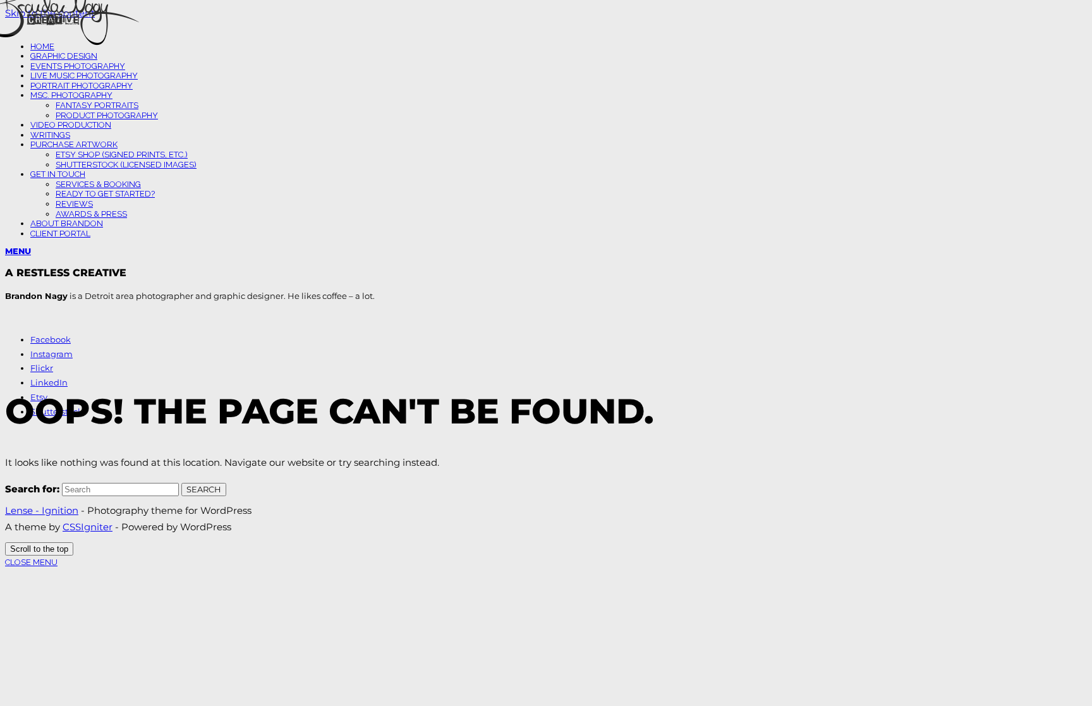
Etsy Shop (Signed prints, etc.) (122, 154)
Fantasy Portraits (97, 105)
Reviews (74, 204)
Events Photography (77, 66)
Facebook (50, 339)
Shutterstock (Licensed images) (126, 164)
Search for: (32, 489)
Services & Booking (98, 184)
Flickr (41, 368)
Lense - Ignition (41, 510)
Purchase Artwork (74, 144)
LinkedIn (49, 382)
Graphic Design (63, 56)
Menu (18, 251)
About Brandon (66, 223)
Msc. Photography (71, 95)
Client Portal (60, 233)
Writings (50, 135)
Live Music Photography (84, 75)
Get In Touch (57, 174)
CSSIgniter (87, 527)
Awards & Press (91, 214)
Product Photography (107, 115)
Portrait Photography (81, 85)
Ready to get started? (105, 193)
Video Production (70, 125)
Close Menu (31, 562)
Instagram (51, 354)
